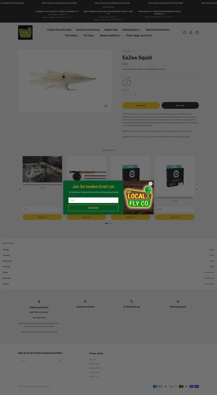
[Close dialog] (150, 184)
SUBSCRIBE (93, 207)
